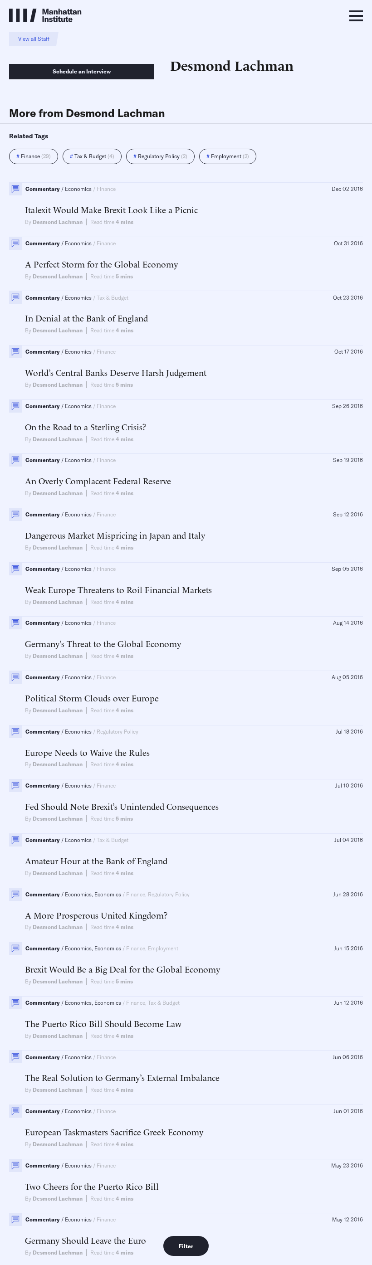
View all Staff (33, 38)
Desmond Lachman (58, 222)
